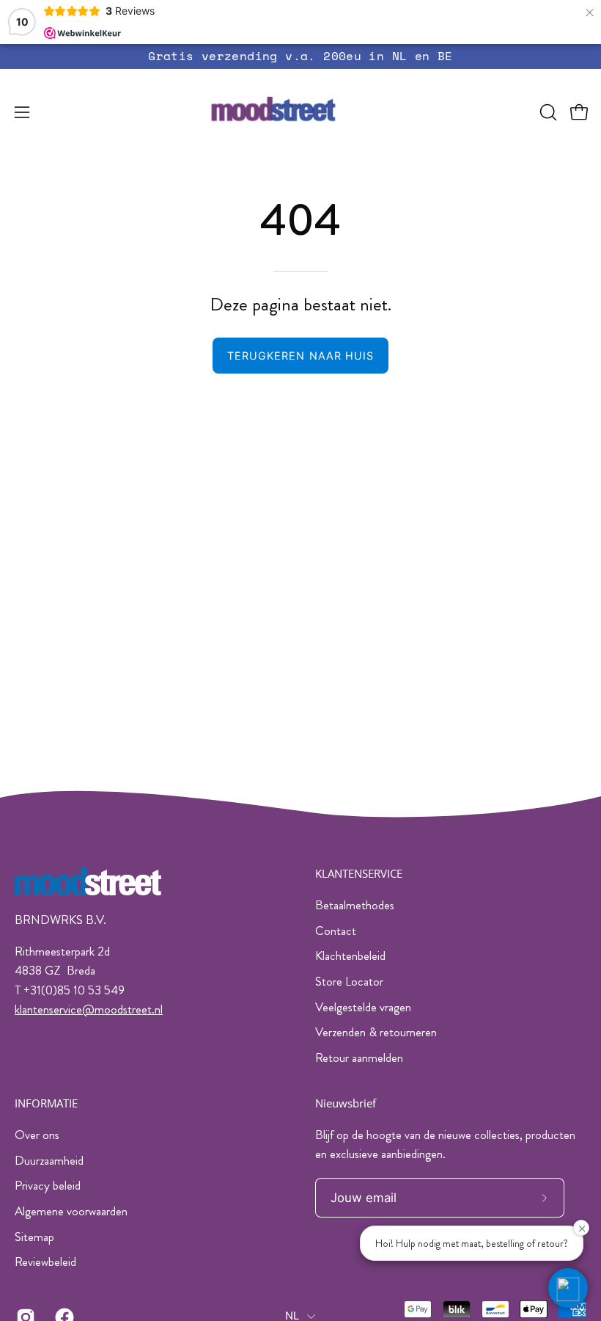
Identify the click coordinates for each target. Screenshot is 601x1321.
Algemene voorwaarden (71, 1211)
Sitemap (34, 1236)
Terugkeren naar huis (301, 355)
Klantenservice (358, 874)
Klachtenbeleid (350, 955)
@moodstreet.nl (122, 1009)
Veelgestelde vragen (363, 1007)
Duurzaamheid (49, 1159)
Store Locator (349, 981)
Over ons (37, 1134)
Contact (335, 930)
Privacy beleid (48, 1185)
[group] (300, 56)
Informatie (46, 1103)
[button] (547, 112)
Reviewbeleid (45, 1261)
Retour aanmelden (359, 1057)
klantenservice (48, 1009)
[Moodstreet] (300, 112)
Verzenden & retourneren (376, 1032)
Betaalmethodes (354, 905)
